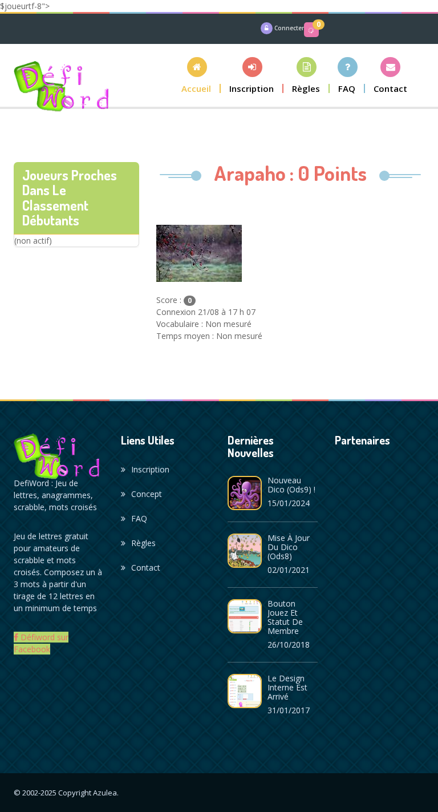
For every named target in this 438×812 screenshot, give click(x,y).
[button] (197, 75)
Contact (145, 567)
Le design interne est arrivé (287, 687)
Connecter (289, 28)
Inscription (150, 469)
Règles (143, 543)
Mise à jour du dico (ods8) (288, 546)
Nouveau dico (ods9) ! (291, 485)
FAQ (139, 518)
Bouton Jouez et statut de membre (285, 617)
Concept (146, 493)
